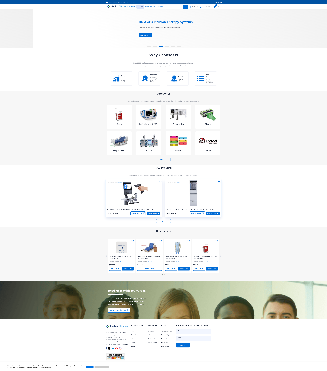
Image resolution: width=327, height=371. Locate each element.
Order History (151, 335)
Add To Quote (136, 213)
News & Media (165, 346)
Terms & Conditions (166, 331)
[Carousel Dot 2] (165, 275)
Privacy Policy (165, 335)
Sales (132, 338)
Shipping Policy (165, 338)
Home (132, 331)
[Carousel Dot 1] (162, 275)
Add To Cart (152, 213)
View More (110, 35)
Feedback (133, 346)
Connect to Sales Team (118, 310)
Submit (182, 345)
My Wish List (151, 338)
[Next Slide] (220, 255)
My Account (151, 331)
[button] (106, 348)
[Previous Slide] (106, 255)
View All (163, 159)
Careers (133, 342)
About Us (133, 335)
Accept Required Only (102, 367)
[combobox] (163, 6)
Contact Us (218, 2)
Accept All (89, 367)
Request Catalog (152, 342)
